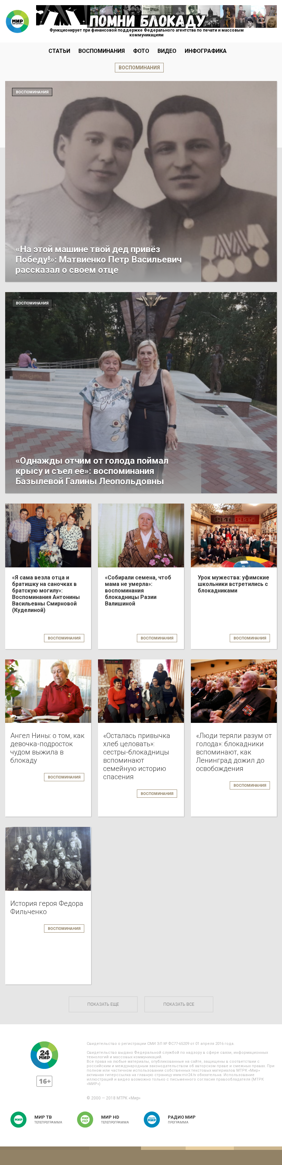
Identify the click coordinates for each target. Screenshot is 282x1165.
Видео (167, 51)
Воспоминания (101, 51)
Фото (141, 51)
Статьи (59, 51)
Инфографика (206, 51)
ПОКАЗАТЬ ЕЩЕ (103, 1004)
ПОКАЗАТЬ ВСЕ (178, 1004)
